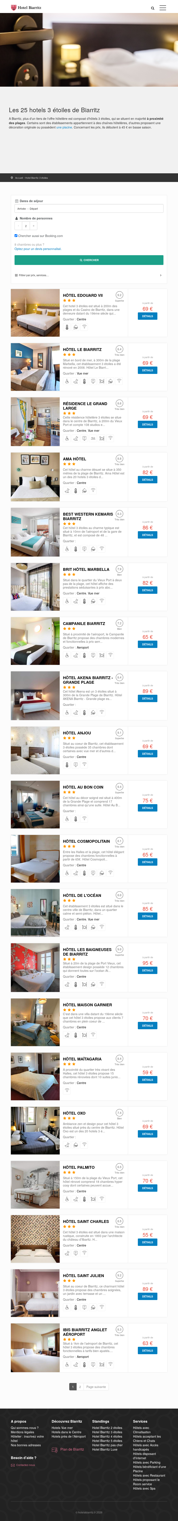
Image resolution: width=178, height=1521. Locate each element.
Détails (147, 316)
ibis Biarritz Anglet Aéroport (85, 1332)
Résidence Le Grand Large (85, 406)
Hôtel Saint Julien (83, 1275)
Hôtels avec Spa (144, 1488)
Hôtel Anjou (77, 733)
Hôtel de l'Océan (82, 895)
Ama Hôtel (74, 459)
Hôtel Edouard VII (83, 295)
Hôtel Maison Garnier (87, 1005)
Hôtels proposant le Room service (146, 1481)
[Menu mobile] (163, 8)
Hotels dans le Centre (66, 1432)
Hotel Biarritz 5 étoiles (107, 1440)
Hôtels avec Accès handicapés (145, 1447)
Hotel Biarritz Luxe (104, 1449)
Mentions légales (22, 1432)
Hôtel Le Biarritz (82, 349)
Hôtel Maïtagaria (82, 1059)
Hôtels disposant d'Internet (144, 1455)
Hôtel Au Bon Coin (83, 787)
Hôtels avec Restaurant (149, 1475)
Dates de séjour (31, 201)
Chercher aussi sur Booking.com (40, 236)
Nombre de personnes (36, 218)
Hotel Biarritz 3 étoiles (107, 1432)
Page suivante (96, 1387)
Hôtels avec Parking (146, 1462)
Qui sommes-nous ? (25, 1427)
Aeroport (83, 647)
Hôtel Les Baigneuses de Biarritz (87, 952)
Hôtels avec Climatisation (142, 1429)
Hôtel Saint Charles (86, 1221)
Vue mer (82, 373)
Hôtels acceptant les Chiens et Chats (147, 1438)
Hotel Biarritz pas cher (107, 1445)
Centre (81, 319)
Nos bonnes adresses (26, 1445)
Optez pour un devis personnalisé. (38, 249)
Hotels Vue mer (62, 1427)
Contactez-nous (25, 1465)
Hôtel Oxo (74, 1113)
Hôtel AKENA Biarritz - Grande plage (88, 680)
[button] (152, 7)
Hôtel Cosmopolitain (86, 841)
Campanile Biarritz (84, 623)
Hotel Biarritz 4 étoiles (107, 1436)
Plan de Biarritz (72, 1449)
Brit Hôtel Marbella (86, 569)
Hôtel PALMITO (79, 1167)
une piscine (64, 127)
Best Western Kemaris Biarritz (88, 516)
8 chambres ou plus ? (29, 244)
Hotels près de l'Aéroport (69, 1436)
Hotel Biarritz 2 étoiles (107, 1427)
